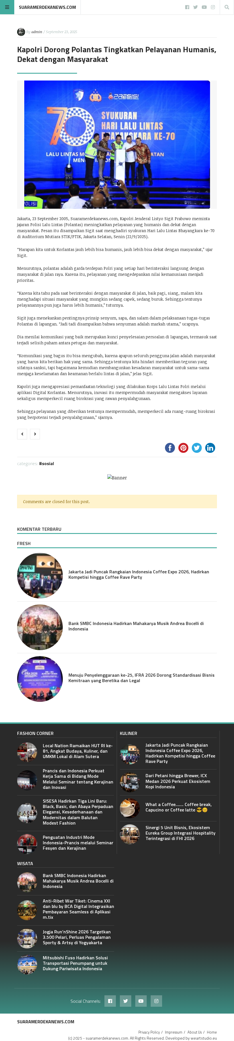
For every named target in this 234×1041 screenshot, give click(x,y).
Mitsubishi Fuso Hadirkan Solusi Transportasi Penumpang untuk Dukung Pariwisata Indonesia (75, 963)
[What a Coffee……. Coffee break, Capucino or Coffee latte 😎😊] (130, 808)
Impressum (173, 1032)
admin (36, 31)
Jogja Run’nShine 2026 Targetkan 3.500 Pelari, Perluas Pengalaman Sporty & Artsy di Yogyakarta (77, 937)
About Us (194, 1032)
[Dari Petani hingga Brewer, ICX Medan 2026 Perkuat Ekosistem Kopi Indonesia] (130, 782)
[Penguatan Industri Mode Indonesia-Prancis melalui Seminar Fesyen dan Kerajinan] (27, 844)
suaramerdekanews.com (47, 7)
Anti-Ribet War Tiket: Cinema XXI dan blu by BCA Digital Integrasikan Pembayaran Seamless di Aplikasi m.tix (78, 909)
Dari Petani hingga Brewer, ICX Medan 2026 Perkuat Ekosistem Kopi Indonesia (178, 781)
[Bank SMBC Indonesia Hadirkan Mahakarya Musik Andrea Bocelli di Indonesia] (40, 627)
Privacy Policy (149, 1032)
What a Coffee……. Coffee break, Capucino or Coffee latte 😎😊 (179, 807)
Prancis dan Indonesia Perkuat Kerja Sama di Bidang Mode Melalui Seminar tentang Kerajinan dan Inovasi (78, 779)
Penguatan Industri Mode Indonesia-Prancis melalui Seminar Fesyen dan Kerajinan (78, 842)
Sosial (48, 463)
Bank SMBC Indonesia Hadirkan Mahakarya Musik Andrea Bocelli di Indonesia (136, 626)
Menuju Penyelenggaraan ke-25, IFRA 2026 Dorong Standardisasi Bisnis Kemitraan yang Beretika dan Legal (141, 678)
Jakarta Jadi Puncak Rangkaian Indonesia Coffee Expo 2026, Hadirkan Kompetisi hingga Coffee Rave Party (138, 574)
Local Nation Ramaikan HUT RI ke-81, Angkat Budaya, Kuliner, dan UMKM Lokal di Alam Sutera (78, 751)
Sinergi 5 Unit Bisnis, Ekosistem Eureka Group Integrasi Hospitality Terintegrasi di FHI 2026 (180, 833)
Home (212, 1032)
